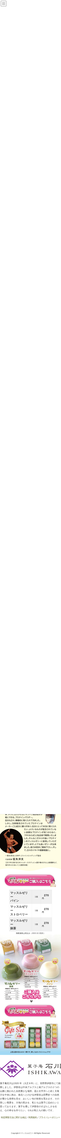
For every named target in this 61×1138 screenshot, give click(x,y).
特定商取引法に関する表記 (13, 1117)
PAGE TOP (56, 1100)
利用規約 (32, 1117)
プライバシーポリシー (49, 1117)
